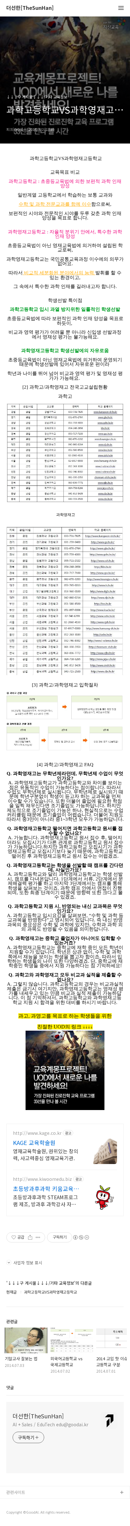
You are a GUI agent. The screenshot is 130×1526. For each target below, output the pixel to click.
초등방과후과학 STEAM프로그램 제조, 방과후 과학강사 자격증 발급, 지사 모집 (45, 1200)
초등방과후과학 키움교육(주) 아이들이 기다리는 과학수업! (44, 1188)
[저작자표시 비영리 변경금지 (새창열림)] (80, 1237)
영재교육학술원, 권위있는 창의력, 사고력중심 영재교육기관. (45, 1154)
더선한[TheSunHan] (30, 8)
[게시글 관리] (38, 1237)
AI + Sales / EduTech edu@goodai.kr (50, 1424)
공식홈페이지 (18, 1503)
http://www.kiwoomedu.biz (42, 1179)
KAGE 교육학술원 (34, 1142)
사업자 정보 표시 (27, 1263)
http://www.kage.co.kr (37, 1133)
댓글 (10, 1387)
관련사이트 (15, 1492)
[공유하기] (30, 1237)
